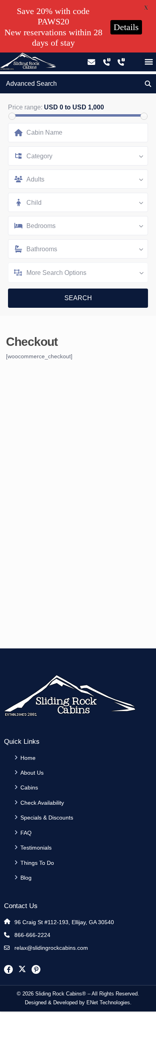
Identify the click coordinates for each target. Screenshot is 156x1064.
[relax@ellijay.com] (91, 62)
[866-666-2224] (106, 62)
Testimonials (36, 847)
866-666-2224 (32, 935)
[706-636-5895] (121, 62)
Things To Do (37, 863)
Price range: (25, 107)
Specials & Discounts (46, 817)
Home (28, 758)
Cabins (29, 787)
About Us (32, 772)
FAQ (26, 833)
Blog (26, 877)
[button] (149, 62)
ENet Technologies (108, 1002)
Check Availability (42, 803)
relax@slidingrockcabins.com (51, 948)
